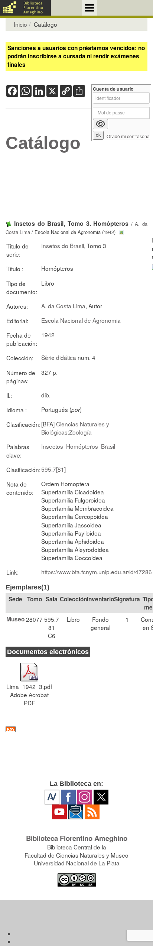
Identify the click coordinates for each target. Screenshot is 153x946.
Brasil (108, 446)
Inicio (20, 24)
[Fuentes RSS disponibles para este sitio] (76, 729)
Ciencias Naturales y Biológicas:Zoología (75, 428)
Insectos (52, 446)
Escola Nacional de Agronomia (81, 320)
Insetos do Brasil (62, 245)
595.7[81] (53, 469)
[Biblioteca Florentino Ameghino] (25, 8)
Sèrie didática (58, 357)
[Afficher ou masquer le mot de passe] (100, 124)
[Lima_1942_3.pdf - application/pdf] (29, 669)
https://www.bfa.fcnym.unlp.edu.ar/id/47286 (96, 572)
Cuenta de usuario (113, 89)
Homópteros (82, 446)
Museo (15, 619)
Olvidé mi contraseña (128, 136)
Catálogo (43, 143)
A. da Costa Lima (63, 306)
